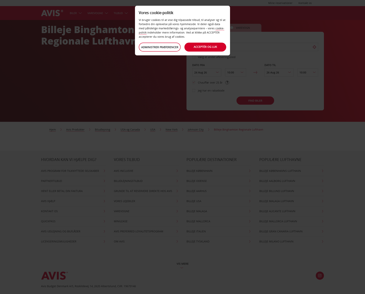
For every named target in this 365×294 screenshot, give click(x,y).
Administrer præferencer (159, 47)
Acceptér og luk (205, 47)
